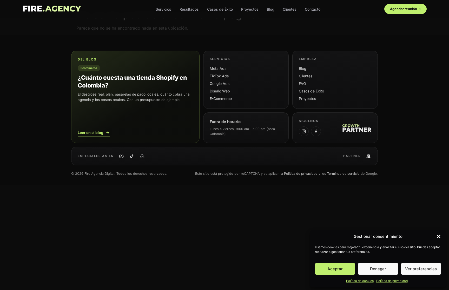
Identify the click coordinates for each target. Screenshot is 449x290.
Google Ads (219, 83)
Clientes (289, 9)
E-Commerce (221, 98)
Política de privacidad (392, 281)
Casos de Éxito (220, 9)
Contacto (312, 9)
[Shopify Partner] (368, 156)
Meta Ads (218, 68)
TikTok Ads (219, 76)
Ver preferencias (421, 268)
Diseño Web (220, 91)
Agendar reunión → (405, 9)
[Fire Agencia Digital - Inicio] (51, 9)
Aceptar (335, 268)
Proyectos (250, 9)
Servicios (163, 9)
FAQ (302, 83)
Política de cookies (360, 281)
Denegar (378, 268)
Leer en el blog (90, 132)
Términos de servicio (343, 174)
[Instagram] (304, 131)
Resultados (189, 9)
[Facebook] (316, 131)
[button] (438, 236)
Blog (270, 9)
